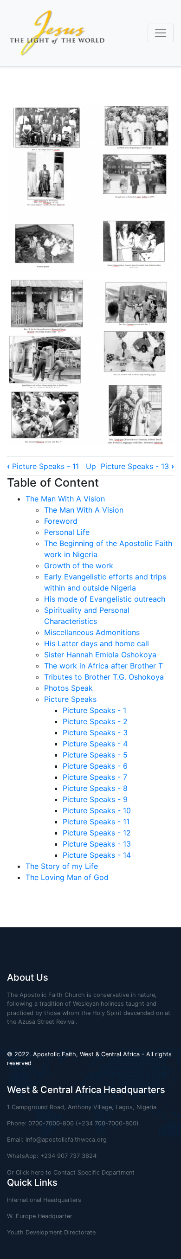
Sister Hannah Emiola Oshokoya (100, 654)
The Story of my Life (62, 866)
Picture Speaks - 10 (97, 810)
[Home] (53, 33)
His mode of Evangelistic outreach (104, 599)
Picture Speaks (70, 699)
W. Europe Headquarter (39, 1216)
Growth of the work (78, 565)
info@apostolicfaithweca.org (66, 1139)
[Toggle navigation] (161, 33)
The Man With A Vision (65, 498)
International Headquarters (44, 1199)
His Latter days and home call (96, 643)
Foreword (61, 521)
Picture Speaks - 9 (95, 799)
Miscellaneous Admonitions (92, 632)
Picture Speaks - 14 (97, 855)
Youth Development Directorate (51, 1232)
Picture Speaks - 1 (94, 710)
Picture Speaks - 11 (43, 466)
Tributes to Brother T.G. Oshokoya (104, 676)
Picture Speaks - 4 (95, 743)
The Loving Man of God (67, 877)
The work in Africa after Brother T (103, 665)
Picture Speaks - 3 (95, 732)
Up (91, 466)
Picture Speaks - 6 (95, 766)
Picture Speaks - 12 (97, 832)
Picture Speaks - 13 (137, 466)
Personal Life (67, 532)
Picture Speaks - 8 (95, 788)
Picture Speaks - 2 (95, 721)
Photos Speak (68, 688)
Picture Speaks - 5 (95, 754)
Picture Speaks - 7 (95, 777)
